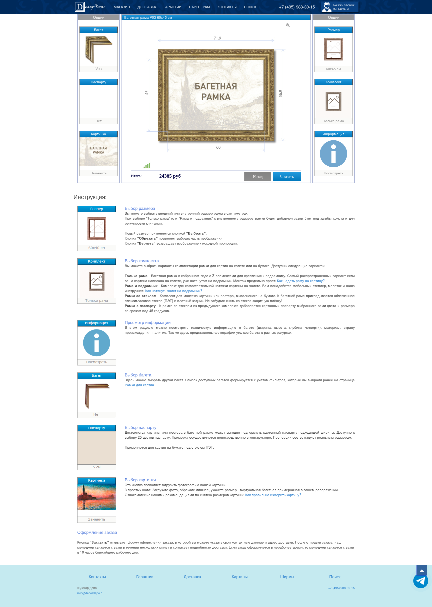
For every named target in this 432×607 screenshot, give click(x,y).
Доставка (147, 6)
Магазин (122, 6)
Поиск (250, 6)
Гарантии (173, 6)
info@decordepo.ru (90, 593)
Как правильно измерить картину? (273, 494)
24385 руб (170, 176)
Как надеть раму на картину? (301, 280)
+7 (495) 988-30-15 (297, 7)
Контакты (227, 6)
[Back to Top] (421, 570)
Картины (240, 576)
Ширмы (287, 576)
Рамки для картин (139, 384)
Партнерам (199, 6)
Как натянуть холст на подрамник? (173, 290)
